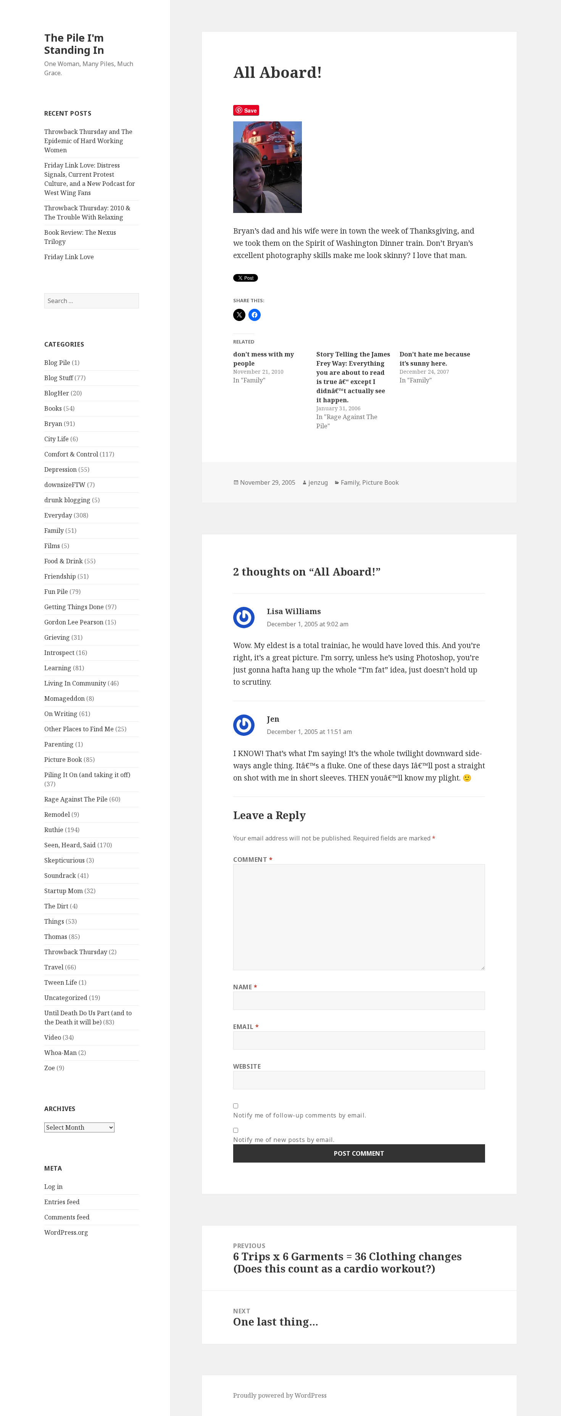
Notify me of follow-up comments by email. (299, 1115)
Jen (273, 719)
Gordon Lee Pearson (73, 622)
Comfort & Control (71, 454)
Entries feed (62, 1202)
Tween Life (60, 982)
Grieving (57, 637)
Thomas (55, 936)
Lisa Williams (294, 611)
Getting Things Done (74, 607)
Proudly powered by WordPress (280, 1395)
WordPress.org (66, 1232)
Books (53, 408)
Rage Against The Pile (76, 799)
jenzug (318, 482)
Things (54, 921)
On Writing (60, 714)
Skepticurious (64, 860)
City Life (56, 439)
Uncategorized (65, 997)
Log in (53, 1186)
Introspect (59, 652)
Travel (53, 967)
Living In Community (75, 683)
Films (52, 546)
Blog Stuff (58, 378)
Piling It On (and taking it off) (87, 775)
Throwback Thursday (75, 952)
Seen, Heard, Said (70, 845)
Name (245, 987)
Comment (253, 859)
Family (54, 530)
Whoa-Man (60, 1052)
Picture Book (63, 759)
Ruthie (53, 830)
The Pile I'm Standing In (74, 44)
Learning (57, 668)
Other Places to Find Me (79, 729)
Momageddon (64, 698)
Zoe (49, 1068)
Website (247, 1066)
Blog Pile (57, 362)
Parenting (59, 744)
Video (52, 1037)
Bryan (53, 423)
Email (246, 1026)
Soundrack (60, 875)
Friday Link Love (69, 257)
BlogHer (56, 393)
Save (250, 110)
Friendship (60, 576)
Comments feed (67, 1217)
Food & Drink (63, 561)
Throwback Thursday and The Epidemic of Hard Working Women (88, 140)
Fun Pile (56, 591)
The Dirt (56, 906)
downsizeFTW (64, 485)
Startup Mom (63, 891)
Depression (60, 469)
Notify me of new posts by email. (283, 1139)
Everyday (58, 515)
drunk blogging (67, 500)
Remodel (57, 814)
